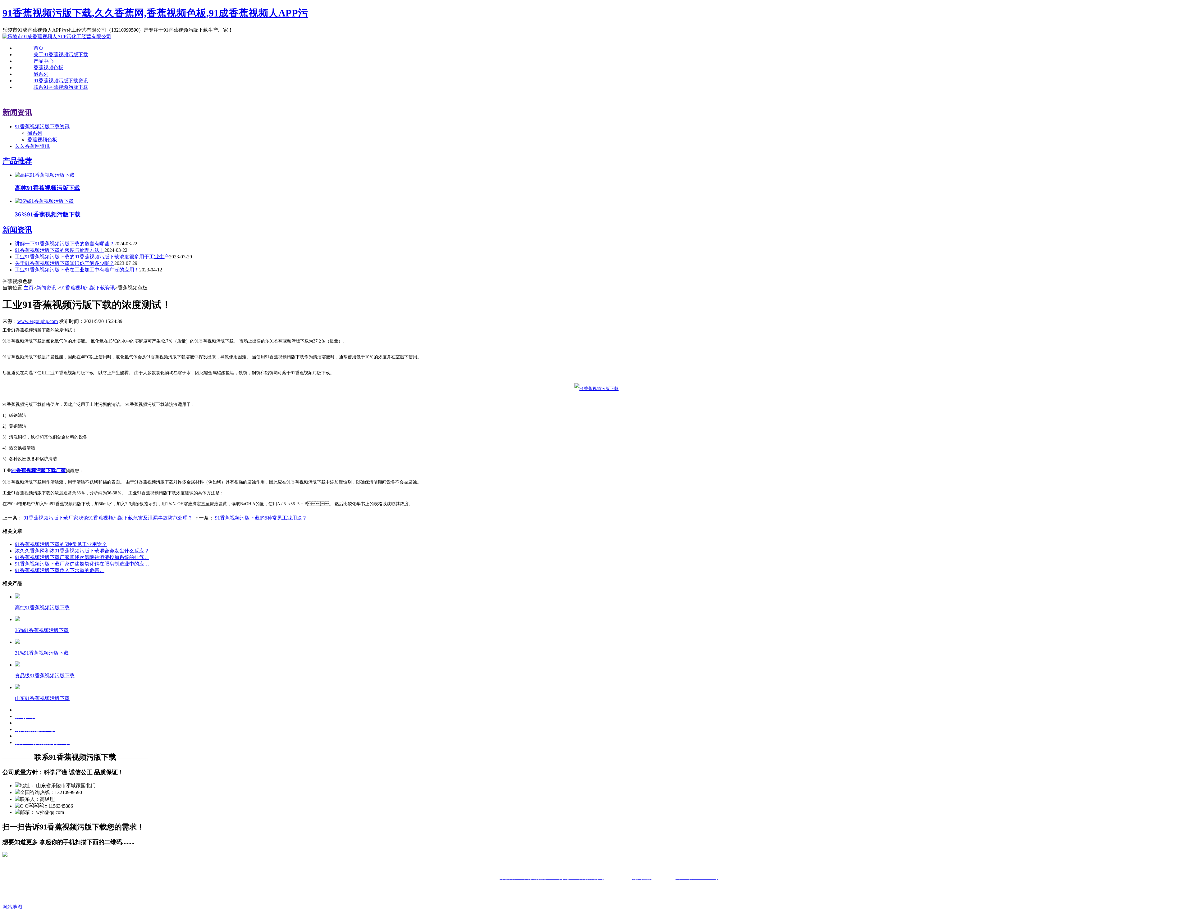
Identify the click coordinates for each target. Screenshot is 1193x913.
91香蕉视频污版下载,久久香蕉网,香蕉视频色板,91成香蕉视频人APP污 (155, 13)
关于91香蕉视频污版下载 (61, 54)
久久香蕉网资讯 (32, 146)
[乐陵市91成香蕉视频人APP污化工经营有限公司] (56, 36)
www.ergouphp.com (37, 321)
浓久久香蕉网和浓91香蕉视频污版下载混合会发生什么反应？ (82, 550)
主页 (29, 287)
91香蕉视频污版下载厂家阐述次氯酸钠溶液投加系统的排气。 (82, 557)
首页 (38, 48)
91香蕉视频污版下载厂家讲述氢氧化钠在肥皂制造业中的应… (82, 563)
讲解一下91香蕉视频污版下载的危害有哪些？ (64, 243)
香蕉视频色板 (48, 67)
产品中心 (43, 61)
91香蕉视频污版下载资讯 (61, 80)
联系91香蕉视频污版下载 (61, 87)
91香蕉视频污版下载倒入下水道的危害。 (59, 570)
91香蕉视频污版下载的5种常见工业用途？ (61, 544)
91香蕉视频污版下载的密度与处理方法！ (59, 250)
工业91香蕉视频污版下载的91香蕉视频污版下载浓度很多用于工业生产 (92, 256)
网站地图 (12, 907)
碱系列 (41, 74)
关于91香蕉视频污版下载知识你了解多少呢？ (64, 263)
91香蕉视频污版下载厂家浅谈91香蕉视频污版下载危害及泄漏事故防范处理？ (107, 517)
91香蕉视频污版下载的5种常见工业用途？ (260, 517)
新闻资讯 (46, 287)
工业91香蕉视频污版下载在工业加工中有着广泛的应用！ (77, 269)
